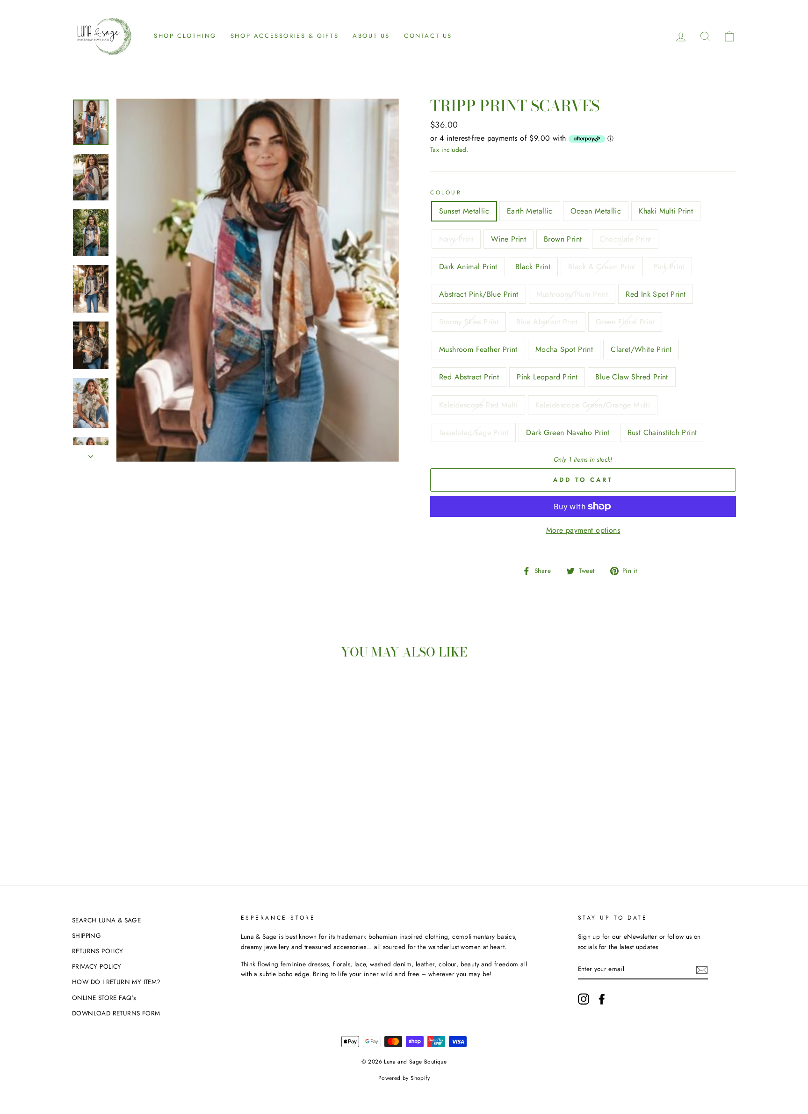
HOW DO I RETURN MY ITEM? (116, 981)
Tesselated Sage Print (473, 432)
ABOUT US (371, 35)
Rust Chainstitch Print (662, 432)
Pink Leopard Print (547, 376)
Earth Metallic (530, 211)
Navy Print (456, 239)
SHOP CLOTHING (185, 35)
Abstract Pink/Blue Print (479, 294)
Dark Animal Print (468, 266)
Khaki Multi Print (666, 211)
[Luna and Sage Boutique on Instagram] (583, 999)
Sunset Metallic (464, 211)
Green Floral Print (625, 321)
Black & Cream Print (601, 266)
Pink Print (669, 266)
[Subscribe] (702, 969)
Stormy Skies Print (468, 321)
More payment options (583, 530)
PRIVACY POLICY (97, 966)
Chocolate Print (625, 239)
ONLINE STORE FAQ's (104, 997)
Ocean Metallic (595, 211)
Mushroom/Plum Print (572, 294)
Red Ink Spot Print (655, 294)
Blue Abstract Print (547, 321)
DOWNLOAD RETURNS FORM (116, 1013)
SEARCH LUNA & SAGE (106, 920)
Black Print (532, 266)
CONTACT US (428, 35)
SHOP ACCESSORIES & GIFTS (285, 35)
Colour (446, 192)
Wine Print (508, 239)
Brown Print (563, 239)
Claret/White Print (641, 349)
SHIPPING (86, 935)
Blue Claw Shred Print (631, 376)
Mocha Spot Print (564, 349)
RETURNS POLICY (97, 951)
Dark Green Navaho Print (567, 432)
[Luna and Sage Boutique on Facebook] (601, 999)
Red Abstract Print (469, 376)
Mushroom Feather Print (478, 349)
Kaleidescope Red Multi (478, 405)
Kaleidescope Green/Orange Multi (592, 405)
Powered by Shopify (404, 1078)
